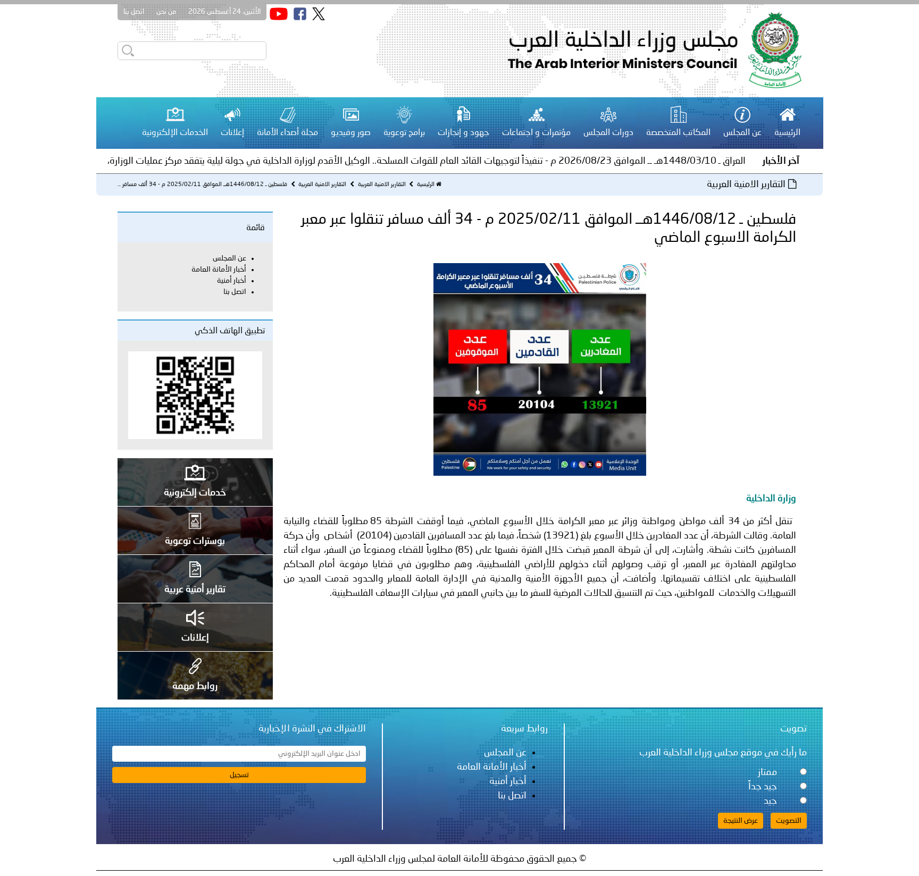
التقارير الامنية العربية (381, 185)
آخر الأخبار (781, 161)
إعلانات (195, 638)
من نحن (166, 12)
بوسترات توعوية (195, 541)
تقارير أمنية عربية (194, 589)
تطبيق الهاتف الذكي (230, 331)
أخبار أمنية (231, 280)
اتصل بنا (133, 12)
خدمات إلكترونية (195, 493)
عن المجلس (229, 258)
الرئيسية (426, 185)
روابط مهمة (195, 686)
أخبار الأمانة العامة (218, 269)
